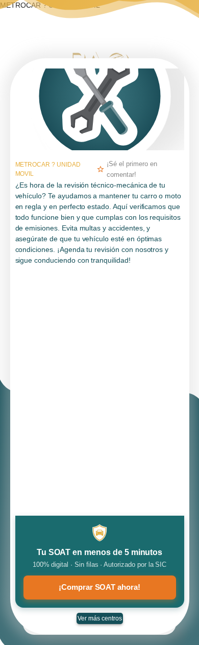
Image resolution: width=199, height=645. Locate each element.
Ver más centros (100, 618)
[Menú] (182, 18)
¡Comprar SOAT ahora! (99, 587)
